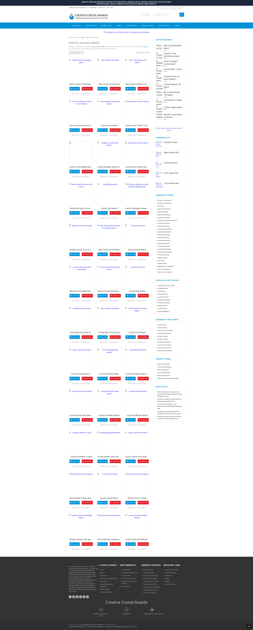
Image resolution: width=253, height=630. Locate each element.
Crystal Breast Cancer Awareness (167, 220)
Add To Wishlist (86, 93)
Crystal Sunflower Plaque (109, 415)
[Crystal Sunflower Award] (137, 401)
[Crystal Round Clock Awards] (81, 401)
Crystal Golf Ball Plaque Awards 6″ (137, 374)
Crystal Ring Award (137, 291)
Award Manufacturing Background (106, 585)
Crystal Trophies (91, 25)
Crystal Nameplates (163, 311)
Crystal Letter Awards (163, 246)
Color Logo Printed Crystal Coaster (172, 173)
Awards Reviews (105, 589)
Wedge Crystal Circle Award (81, 539)
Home (71, 37)
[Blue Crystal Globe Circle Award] (137, 70)
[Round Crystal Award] (137, 236)
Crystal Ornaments (163, 297)
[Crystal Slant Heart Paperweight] (159, 185)
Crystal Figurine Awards (164, 232)
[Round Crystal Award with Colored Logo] (81, 277)
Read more (76, 88)
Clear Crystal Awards (163, 364)
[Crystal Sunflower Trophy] (81, 443)
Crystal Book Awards (163, 217)
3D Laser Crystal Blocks (164, 203)
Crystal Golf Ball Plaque (109, 374)
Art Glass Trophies (162, 339)
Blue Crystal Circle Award (109, 84)
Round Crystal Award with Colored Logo (81, 291)
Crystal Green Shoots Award (137, 167)
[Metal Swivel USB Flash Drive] (159, 154)
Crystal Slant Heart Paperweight (172, 183)
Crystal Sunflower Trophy (81, 457)
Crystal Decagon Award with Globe (109, 167)
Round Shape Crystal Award (81, 498)
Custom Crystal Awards (128, 578)
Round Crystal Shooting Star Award (109, 291)
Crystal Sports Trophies (164, 345)
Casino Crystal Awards (164, 209)
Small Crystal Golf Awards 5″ (137, 539)
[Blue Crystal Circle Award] (109, 70)
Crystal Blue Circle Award (109, 332)
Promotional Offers (170, 573)
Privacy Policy (133, 626)
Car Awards (160, 206)
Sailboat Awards (162, 263)
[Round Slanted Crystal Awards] (109, 526)
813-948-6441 (93, 7)
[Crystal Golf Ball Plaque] (109, 360)
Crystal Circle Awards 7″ (81, 374)
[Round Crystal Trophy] (137, 484)
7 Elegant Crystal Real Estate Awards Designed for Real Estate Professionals (169, 412)
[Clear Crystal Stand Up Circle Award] (81, 112)
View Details (88, 88)
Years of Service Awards (164, 272)
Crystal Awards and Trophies (151, 587)
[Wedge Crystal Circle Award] (81, 526)
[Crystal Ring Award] (137, 277)
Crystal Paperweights (163, 300)
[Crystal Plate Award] (109, 194)
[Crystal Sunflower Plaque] (109, 401)
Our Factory (103, 581)
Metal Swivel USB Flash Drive (172, 152)
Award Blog (168, 575)
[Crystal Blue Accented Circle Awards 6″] (81, 319)
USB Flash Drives (162, 305)
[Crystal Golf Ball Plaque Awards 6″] (137, 360)
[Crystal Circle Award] (109, 112)
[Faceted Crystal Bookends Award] (159, 144)
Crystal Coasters (162, 308)
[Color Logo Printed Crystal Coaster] (159, 175)
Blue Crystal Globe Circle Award (137, 84)
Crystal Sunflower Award (137, 415)
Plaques (119, 25)
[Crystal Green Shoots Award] (137, 153)
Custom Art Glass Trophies (151, 581)
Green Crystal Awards (163, 373)
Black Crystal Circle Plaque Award (81, 84)
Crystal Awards (76, 25)
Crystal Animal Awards (164, 215)
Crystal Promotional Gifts (164, 351)
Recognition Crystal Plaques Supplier (117, 626)
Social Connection (170, 584)
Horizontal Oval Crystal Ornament (172, 163)
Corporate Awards (147, 25)
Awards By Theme (164, 25)
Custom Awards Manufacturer (95, 626)
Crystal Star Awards (163, 255)
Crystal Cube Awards (163, 226)
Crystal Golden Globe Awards (109, 457)
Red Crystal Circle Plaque (109, 250)
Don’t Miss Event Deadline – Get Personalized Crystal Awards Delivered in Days (169, 406)
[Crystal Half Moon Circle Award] (81, 194)
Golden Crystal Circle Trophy (81, 250)
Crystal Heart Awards (163, 243)
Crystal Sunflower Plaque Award (137, 208)
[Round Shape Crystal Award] (81, 484)
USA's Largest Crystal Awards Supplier (91, 624)
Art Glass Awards (106, 25)
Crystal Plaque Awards (164, 333)
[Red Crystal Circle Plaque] (109, 236)
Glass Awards (125, 586)
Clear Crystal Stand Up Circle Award (81, 125)
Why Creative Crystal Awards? (109, 578)
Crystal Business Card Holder (166, 285)
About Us (102, 573)
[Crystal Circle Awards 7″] (81, 360)
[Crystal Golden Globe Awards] (109, 443)
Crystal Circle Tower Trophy (137, 125)
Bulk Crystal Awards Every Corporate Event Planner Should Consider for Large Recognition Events (169, 394)
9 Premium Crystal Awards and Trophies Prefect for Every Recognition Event (169, 417)
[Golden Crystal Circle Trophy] (81, 236)
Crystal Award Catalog (171, 570)
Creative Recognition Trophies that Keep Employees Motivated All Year (169, 400)
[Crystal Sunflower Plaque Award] (137, 194)
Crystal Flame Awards (163, 235)
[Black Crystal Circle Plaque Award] (81, 70)
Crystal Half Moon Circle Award (81, 208)
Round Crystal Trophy (137, 498)
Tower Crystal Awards (163, 269)
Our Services (104, 575)
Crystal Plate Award (109, 208)
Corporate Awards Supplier (77, 626)
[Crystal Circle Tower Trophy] (137, 112)
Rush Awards (161, 260)
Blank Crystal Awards (163, 375)
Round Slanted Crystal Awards (109, 539)
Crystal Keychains (162, 294)
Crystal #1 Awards (162, 212)
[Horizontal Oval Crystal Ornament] (159, 165)
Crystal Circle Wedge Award (81, 167)
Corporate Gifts (132, 25)
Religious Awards (162, 258)
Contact (177, 25)
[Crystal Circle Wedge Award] (81, 153)
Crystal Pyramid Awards (164, 252)
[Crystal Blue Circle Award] (109, 319)
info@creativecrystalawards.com (78, 7)
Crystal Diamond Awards (164, 229)
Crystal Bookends (162, 288)
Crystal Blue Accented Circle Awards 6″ (81, 332)
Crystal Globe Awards (163, 240)
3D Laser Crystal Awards (164, 200)
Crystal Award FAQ (105, 592)
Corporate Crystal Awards (165, 330)
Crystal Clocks (161, 291)
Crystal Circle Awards (163, 223)
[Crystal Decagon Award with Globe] (109, 153)
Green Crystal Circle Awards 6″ (137, 457)
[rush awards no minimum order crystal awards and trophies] (126, 32)
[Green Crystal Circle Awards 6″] (137, 443)
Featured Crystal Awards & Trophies (168, 378)
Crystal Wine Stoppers (164, 303)
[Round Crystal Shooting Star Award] (109, 277)
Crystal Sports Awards (164, 342)
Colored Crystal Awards (164, 367)
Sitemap (167, 581)
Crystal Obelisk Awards (164, 249)
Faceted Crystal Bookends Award (172, 142)
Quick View (76, 93)
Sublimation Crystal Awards (165, 266)
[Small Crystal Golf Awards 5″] (137, 526)
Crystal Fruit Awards (163, 237)
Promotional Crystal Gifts (150, 575)
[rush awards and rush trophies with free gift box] (169, 130)
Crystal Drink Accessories (150, 590)
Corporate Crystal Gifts (150, 584)
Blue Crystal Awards (163, 370)
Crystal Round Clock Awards (81, 415)
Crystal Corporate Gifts (164, 348)
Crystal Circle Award (109, 125)
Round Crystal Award (137, 250)
